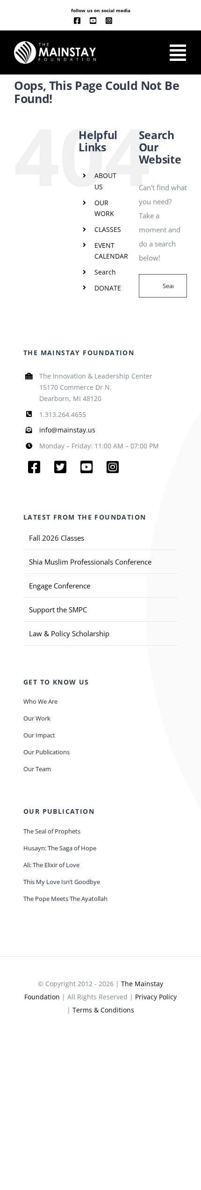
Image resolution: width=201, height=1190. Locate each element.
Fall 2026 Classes (56, 538)
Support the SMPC (58, 609)
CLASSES (107, 229)
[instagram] (109, 20)
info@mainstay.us (67, 429)
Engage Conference (59, 585)
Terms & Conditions (103, 1009)
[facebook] (77, 20)
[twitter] (60, 467)
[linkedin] (124, 21)
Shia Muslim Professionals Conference (90, 561)
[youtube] (93, 20)
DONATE (107, 287)
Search (105, 272)
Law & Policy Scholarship (69, 633)
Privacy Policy (156, 996)
